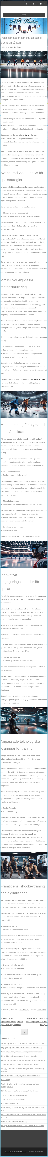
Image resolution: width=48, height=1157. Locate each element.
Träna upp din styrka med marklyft (13, 1099)
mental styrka (27, 135)
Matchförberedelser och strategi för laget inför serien (19, 1056)
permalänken (41, 1010)
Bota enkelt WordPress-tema (15, 1152)
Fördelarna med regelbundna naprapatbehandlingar (19, 1091)
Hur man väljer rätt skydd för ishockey (14, 1121)
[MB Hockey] (24, 33)
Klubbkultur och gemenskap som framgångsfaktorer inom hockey (36, 1021)
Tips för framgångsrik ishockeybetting (14, 1095)
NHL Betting (5, 1080)
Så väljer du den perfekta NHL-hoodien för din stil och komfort (22, 1125)
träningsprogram (38, 379)
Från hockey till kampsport (10, 1103)
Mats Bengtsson (15, 47)
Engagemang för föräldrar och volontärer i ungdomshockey (21, 1047)
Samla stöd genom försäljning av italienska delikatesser (20, 1075)
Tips (27, 1010)
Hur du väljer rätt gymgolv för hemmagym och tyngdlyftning (21, 1052)
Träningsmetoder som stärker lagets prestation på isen (20, 1064)
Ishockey (23, 1010)
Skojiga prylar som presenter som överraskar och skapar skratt (23, 1043)
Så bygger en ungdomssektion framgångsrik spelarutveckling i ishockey (12, 1021)
